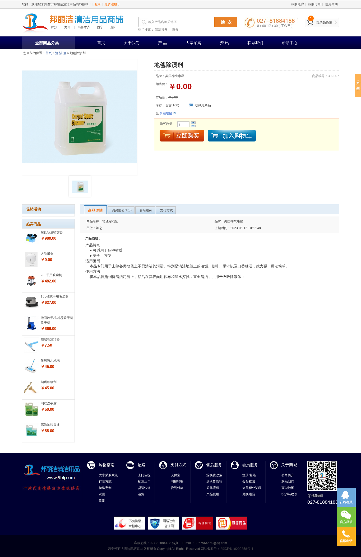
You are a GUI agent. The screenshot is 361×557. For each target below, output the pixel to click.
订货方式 (105, 481)
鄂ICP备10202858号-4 (236, 549)
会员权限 (248, 481)
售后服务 (214, 464)
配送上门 (144, 481)
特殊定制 (105, 488)
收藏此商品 (203, 105)
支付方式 (178, 464)
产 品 (162, 42)
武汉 (54, 27)
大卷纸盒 (47, 254)
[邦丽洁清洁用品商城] (35, 22)
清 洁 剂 (60, 53)
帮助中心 (290, 42)
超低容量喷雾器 (52, 232)
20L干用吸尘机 (51, 275)
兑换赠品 (248, 494)
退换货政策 (214, 475)
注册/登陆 (249, 475)
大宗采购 (193, 42)
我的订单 (314, 4)
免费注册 (110, 4)
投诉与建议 (289, 494)
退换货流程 (214, 481)
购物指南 (106, 464)
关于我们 (132, 42)
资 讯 (224, 42)
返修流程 (212, 488)
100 (175, 105)
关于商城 (289, 464)
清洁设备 (161, 29)
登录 (98, 4)
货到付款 (177, 488)
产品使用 (212, 494)
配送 (142, 464)
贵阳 (113, 27)
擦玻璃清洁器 (50, 339)
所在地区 (166, 113)
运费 (141, 494)
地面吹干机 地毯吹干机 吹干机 (57, 320)
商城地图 (287, 488)
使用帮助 (331, 4)
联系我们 (255, 42)
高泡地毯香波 (50, 425)
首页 (101, 42)
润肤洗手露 (49, 403)
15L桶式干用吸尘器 (54, 296)
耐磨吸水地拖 (50, 360)
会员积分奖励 (251, 488)
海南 (67, 27)
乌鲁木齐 (83, 27)
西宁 (100, 27)
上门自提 (144, 475)
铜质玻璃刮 (49, 382)
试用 (102, 494)
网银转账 (177, 481)
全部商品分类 (47, 43)
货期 (102, 500)
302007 (333, 76)
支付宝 (175, 475)
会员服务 (250, 464)
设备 (175, 29)
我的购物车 (324, 23)
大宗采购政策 (108, 475)
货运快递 (144, 488)
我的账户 (297, 4)
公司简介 (287, 475)
